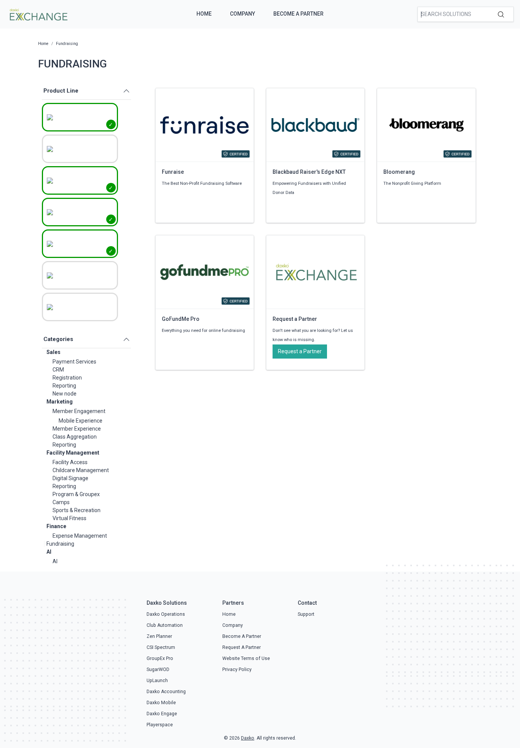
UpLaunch (157, 680)
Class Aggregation (75, 437)
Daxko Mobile (161, 702)
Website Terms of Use (246, 658)
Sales (53, 352)
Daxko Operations (166, 614)
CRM (58, 370)
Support (306, 614)
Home (204, 14)
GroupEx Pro (160, 658)
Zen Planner (159, 636)
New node (65, 394)
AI (48, 552)
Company (242, 14)
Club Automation (165, 625)
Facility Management (72, 453)
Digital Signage (70, 478)
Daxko (247, 738)
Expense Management (80, 536)
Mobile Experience (80, 421)
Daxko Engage (162, 713)
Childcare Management (81, 470)
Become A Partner (298, 14)
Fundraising (60, 544)
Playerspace (160, 724)
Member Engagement (79, 411)
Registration (67, 378)
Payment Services (74, 362)
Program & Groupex (76, 494)
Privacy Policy (237, 669)
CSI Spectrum (161, 647)
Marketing (59, 402)
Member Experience (77, 429)
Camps (61, 502)
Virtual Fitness (69, 518)
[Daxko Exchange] (37, 14)
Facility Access (70, 462)
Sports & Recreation (76, 510)
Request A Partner (241, 647)
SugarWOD (158, 669)
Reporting (64, 386)
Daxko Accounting (166, 691)
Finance (56, 526)
